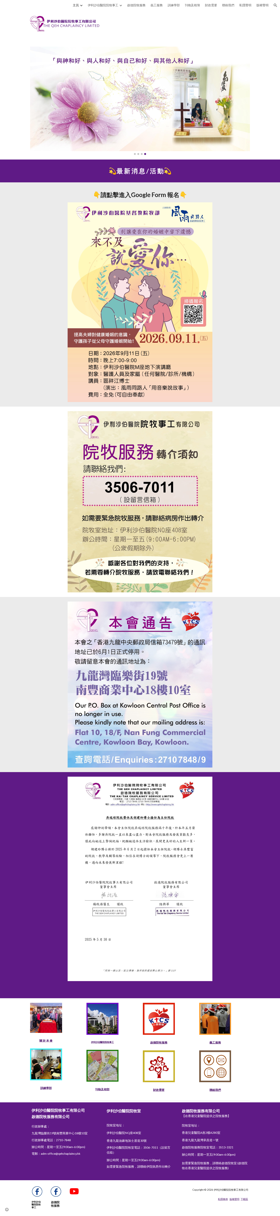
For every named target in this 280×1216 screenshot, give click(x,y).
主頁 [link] (76, 5)
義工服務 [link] (156, 5)
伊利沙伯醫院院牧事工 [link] (103, 5)
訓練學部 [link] (174, 5)
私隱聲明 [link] (245, 5)
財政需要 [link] (211, 5)
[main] (140, 171)
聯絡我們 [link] (228, 5)
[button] (275, 5)
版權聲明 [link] (262, 5)
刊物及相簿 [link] (192, 5)
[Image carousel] (140, 101)
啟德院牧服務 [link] (136, 5)
